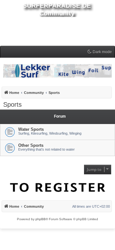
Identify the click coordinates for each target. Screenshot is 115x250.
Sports (12, 104)
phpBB (40, 219)
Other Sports (30, 145)
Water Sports (31, 129)
